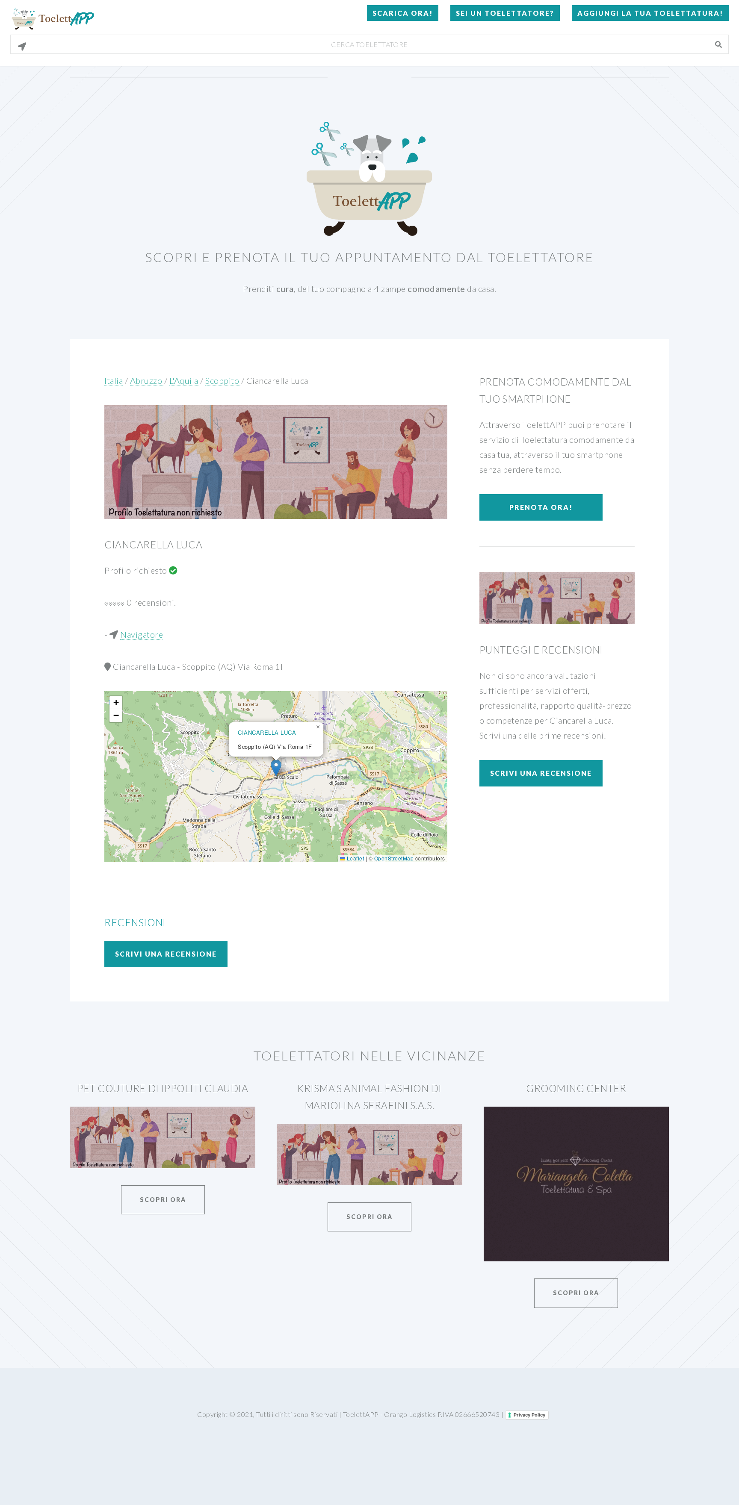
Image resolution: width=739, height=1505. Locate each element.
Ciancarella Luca (277, 380)
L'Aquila (185, 380)
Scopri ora (163, 1199)
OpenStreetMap (394, 858)
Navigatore (141, 634)
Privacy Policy (529, 1415)
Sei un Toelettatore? (505, 13)
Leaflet (354, 858)
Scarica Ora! (402, 13)
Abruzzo (147, 380)
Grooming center (576, 1088)
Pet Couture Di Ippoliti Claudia (162, 1088)
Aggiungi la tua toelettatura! (650, 13)
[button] (276, 768)
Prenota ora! (541, 507)
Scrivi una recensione (166, 954)
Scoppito (223, 380)
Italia (113, 380)
